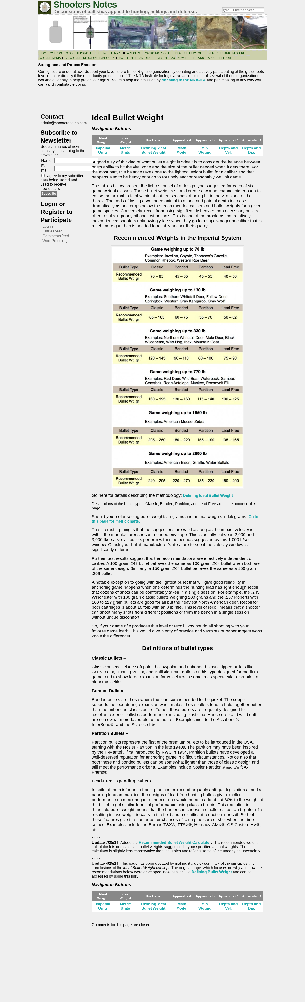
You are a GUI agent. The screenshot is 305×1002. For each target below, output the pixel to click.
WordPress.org (55, 241)
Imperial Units (103, 150)
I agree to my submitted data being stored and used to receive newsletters (62, 182)
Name (46, 160)
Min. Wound (205, 150)
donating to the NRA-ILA (184, 80)
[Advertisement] (152, 99)
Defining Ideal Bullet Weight (153, 150)
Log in (47, 226)
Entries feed (52, 231)
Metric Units (125, 150)
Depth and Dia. (251, 150)
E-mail (44, 168)
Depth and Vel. (228, 150)
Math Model (181, 150)
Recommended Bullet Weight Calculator (175, 842)
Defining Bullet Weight (212, 872)
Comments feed (55, 236)
